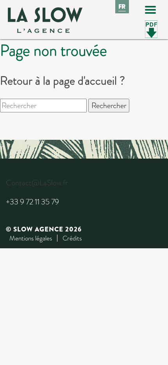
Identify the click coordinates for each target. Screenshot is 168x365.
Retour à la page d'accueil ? (62, 80)
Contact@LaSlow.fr (37, 182)
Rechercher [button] (108, 105)
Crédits (72, 238)
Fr (122, 6)
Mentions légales (30, 238)
